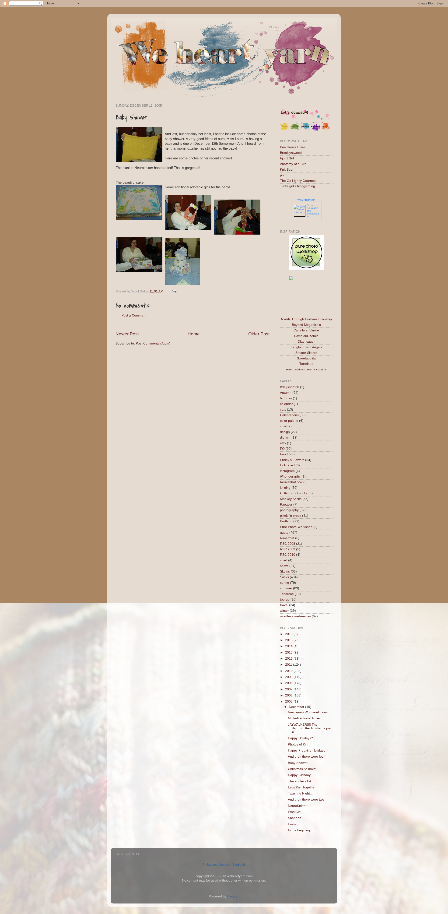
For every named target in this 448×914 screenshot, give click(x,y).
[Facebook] (305, 130)
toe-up (285, 599)
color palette (289, 420)
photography (289, 510)
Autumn (285, 392)
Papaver (286, 504)
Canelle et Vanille (306, 330)
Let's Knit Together (302, 787)
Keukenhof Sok (291, 482)
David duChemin (306, 336)
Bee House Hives (292, 147)
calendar (286, 404)
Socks (284, 577)
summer (286, 588)
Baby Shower (298, 763)
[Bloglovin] (315, 130)
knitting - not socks (294, 493)
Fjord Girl (287, 158)
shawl (284, 566)
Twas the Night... (300, 793)
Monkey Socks (290, 499)
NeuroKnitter (297, 806)
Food (284, 454)
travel (284, 605)
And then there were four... (307, 756)
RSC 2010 (287, 554)
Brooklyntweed (291, 153)
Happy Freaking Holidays (306, 750)
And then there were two (306, 799)
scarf (283, 560)
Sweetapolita (306, 358)
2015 (289, 640)
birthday (286, 398)
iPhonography (290, 476)
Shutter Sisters (306, 353)
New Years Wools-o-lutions (308, 712)
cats (283, 409)
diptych (285, 437)
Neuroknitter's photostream (313, 212)
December (297, 707)
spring (284, 582)
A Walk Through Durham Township (306, 319)
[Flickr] (284, 130)
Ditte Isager (306, 341)
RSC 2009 (287, 549)
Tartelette (306, 364)
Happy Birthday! (300, 775)
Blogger (232, 896)
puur (283, 175)
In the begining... (300, 830)
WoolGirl (294, 812)
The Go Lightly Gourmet (298, 181)
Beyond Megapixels (306, 325)
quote (284, 532)
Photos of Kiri (298, 744)
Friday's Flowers (292, 460)
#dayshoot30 (289, 387)
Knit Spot (286, 169)
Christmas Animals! (302, 769)
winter (284, 610)
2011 (289, 664)
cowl (283, 426)
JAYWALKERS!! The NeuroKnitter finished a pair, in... (310, 728)
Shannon (294, 818)
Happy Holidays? (300, 738)
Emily (292, 824)
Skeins (285, 571)
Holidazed (287, 465)
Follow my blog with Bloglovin (224, 864)
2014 (289, 646)
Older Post (259, 333)
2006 (289, 695)
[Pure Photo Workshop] (306, 269)
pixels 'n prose (290, 515)
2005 (289, 701)
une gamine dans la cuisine (306, 369)
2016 (289, 634)
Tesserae (287, 594)
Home (194, 333)
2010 (289, 671)
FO (282, 448)
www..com (306, 199)
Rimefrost (287, 538)
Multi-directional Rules (304, 718)
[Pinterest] (295, 130)
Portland (286, 521)
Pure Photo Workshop (296, 527)
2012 (289, 658)
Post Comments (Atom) (153, 343)
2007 (289, 689)
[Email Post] (173, 291)
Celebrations (289, 415)
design (285, 432)
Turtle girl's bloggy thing (297, 186)
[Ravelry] (325, 130)
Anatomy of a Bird (293, 164)
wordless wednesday (295, 616)
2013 (289, 652)
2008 (289, 683)
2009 (289, 677)
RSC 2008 (287, 543)
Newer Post (127, 333)
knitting (285, 487)
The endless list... (301, 781)
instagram (287, 471)
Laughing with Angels (306, 347)
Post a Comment (134, 315)
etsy (283, 443)
